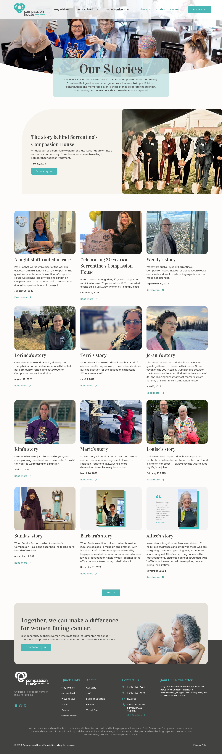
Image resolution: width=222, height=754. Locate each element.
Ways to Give (68, 698)
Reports (90, 704)
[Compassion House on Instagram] (20, 706)
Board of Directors (95, 698)
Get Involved (68, 693)
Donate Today (69, 715)
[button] (86, 9)
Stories (160, 9)
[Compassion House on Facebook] (16, 706)
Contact (175, 9)
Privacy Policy (200, 745)
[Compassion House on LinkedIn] (25, 706)
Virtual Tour (92, 710)
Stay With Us (61, 9)
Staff (89, 693)
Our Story (91, 687)
